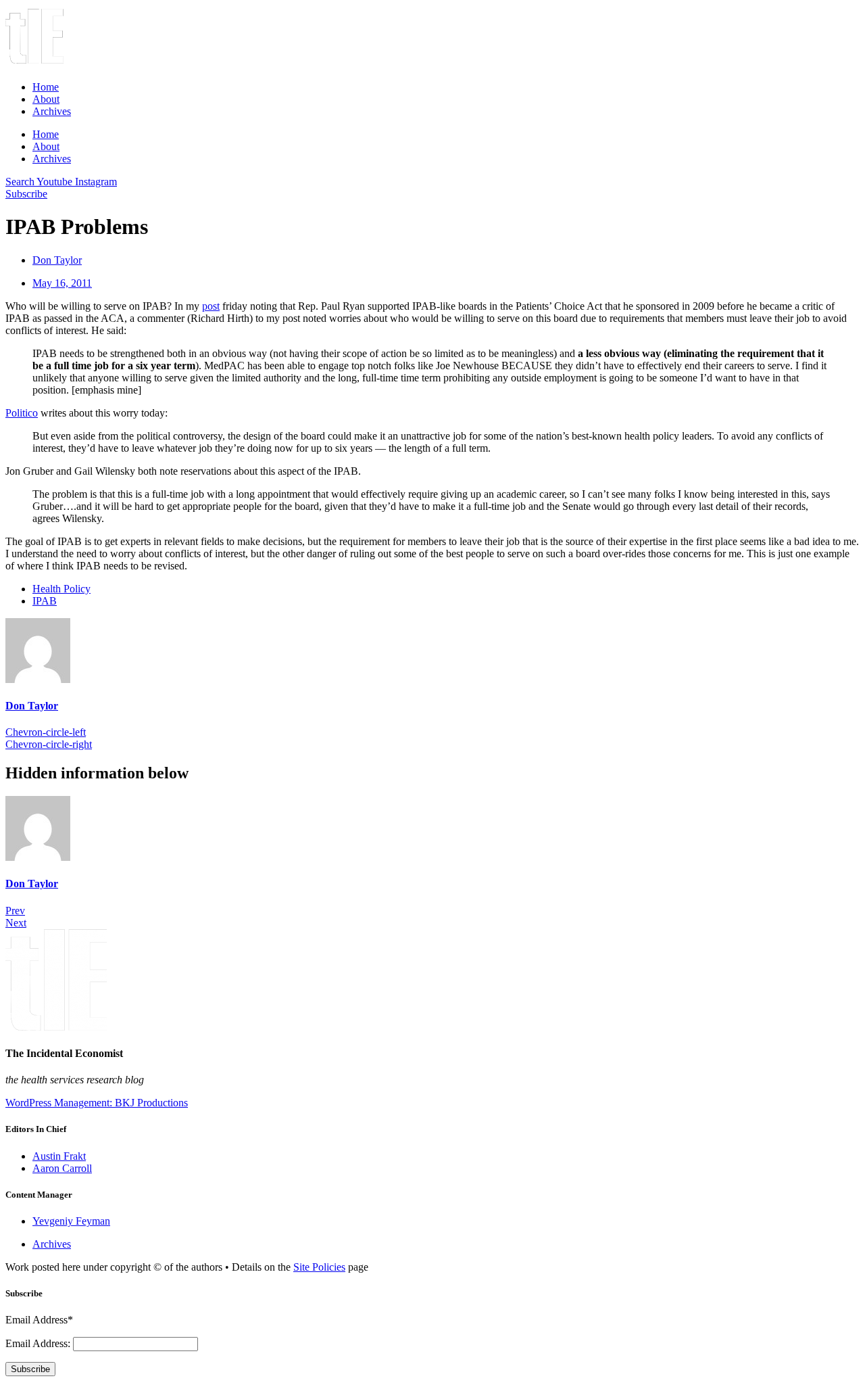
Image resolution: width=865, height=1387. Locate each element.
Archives (51, 111)
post (211, 306)
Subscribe (30, 1369)
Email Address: (39, 1343)
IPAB (44, 601)
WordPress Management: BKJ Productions (96, 1102)
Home (45, 87)
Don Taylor (31, 705)
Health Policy (61, 588)
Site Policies (319, 1267)
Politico (21, 413)
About (45, 99)
